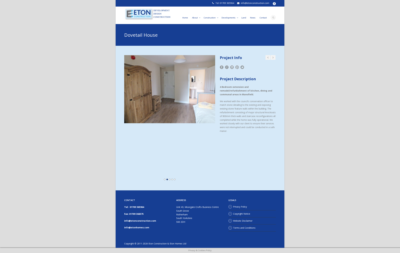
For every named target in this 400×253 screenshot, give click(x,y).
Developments (228, 17)
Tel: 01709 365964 (224, 3)
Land (243, 17)
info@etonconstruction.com (255, 3)
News (252, 17)
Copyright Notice (241, 213)
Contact (263, 17)
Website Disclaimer (242, 220)
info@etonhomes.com (136, 227)
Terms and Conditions (244, 227)
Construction (210, 17)
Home (185, 17)
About (195, 17)
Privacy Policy (240, 206)
